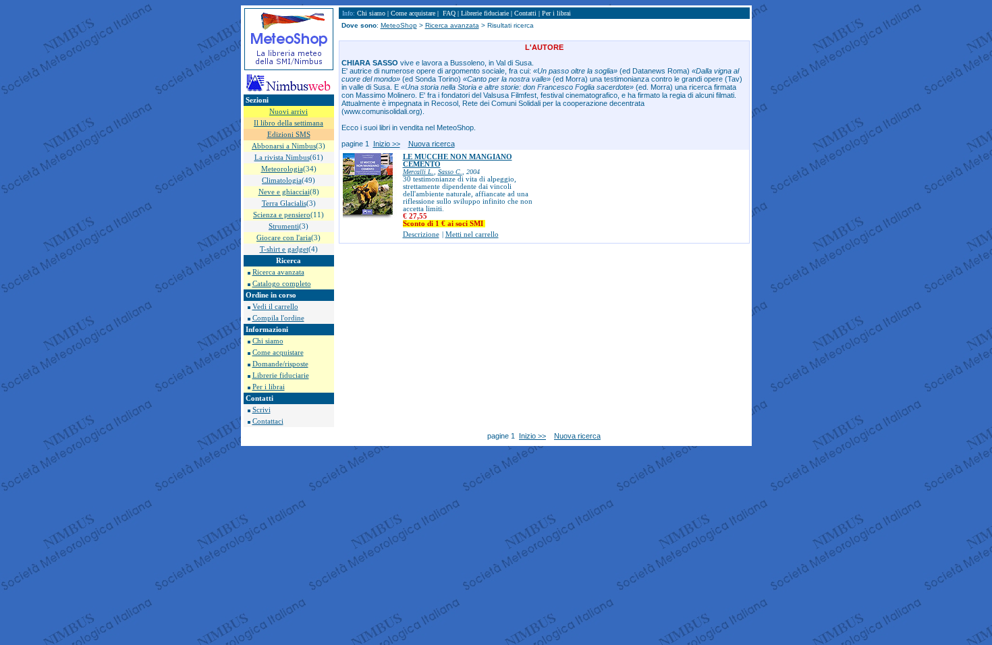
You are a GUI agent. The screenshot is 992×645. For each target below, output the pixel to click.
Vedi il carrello (275, 306)
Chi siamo (267, 341)
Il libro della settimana (288, 123)
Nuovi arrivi (288, 111)
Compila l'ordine (278, 318)
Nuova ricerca (431, 144)
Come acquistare (278, 352)
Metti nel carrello (472, 234)
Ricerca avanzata (278, 272)
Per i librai (268, 387)
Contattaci (267, 421)
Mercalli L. (418, 171)
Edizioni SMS (288, 134)
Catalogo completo (281, 283)
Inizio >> (386, 144)
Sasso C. (450, 171)
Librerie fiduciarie (280, 375)
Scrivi (261, 410)
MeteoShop (399, 25)
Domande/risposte (280, 364)
